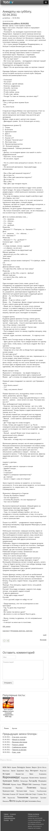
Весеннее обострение (19, 742)
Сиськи (21, 794)
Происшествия (8, 791)
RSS (11, 820)
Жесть (44, 767)
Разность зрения (18, 745)
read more (6, 631)
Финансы (6, 801)
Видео (34, 767)
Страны (40, 794)
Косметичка (34, 778)
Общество (27, 784)
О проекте (13, 814)
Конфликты (42, 774)
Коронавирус (11, 777)
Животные (6, 771)
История (6, 774)
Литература (24, 781)
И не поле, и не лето (19, 737)
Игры (27, 771)
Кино (31, 774)
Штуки (25, 801)
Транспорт (34, 798)
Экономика (32, 801)
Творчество (11, 798)
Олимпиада (36, 784)
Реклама (6, 794)
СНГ (17, 794)
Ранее (6, 728)
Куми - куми (16, 752)
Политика (31, 787)
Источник (43, 640)
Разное (32, 791)
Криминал (43, 778)
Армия (14, 767)
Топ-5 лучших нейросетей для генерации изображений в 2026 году (8, 707)
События (28, 794)
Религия (12, 794)
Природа (43, 788)
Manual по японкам (18, 739)
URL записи (6, 626)
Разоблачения (41, 791)
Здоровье (20, 771)
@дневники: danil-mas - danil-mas (21, 631)
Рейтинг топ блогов (33, 814)
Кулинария (7, 781)
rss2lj (44, 635)
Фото (12, 801)
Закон (13, 771)
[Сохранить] (4, 640)
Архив (14, 728)
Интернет (34, 770)
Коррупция (24, 778)
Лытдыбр (33, 781)
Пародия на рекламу (19, 750)
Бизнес (28, 767)
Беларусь (21, 767)
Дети (39, 767)
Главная (6, 814)
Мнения (6, 784)
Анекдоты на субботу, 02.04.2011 (16, 23)
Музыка (13, 784)
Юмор (39, 801)
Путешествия (22, 791)
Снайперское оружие (19, 747)
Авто (9, 767)
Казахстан (20, 774)
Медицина (42, 781)
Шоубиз (19, 801)
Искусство (43, 771)
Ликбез (16, 781)
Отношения (7, 788)
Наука (19, 784)
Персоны (19, 788)
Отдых (43, 784)
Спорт (34, 794)
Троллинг (43, 798)
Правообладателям (9, 818)
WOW (4, 767)
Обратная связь (8, 816)
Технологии (22, 797)
